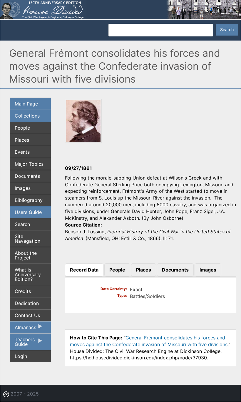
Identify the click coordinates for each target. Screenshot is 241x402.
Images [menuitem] (23, 188)
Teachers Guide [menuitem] (22, 343)
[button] (83, 141)
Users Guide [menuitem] (28, 212)
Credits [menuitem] (23, 291)
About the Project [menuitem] (26, 255)
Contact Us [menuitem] (27, 315)
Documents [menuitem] (27, 176)
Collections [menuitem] (27, 116)
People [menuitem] (22, 128)
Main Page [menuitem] (26, 104)
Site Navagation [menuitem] (27, 238)
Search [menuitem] (22, 224)
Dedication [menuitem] (27, 303)
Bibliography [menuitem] (29, 200)
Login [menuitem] (21, 356)
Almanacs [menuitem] (23, 328)
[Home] (120, 9)
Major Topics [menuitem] (29, 164)
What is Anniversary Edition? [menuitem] (28, 274)
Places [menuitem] (22, 140)
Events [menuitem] (22, 152)
